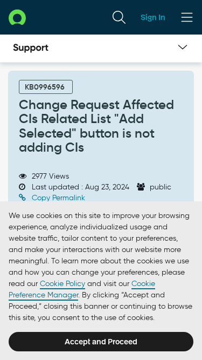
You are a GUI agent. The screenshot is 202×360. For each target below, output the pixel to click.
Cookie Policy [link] (62, 283)
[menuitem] (119, 17)
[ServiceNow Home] (17, 17)
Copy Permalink (57, 197)
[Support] (30, 48)
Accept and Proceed (101, 342)
